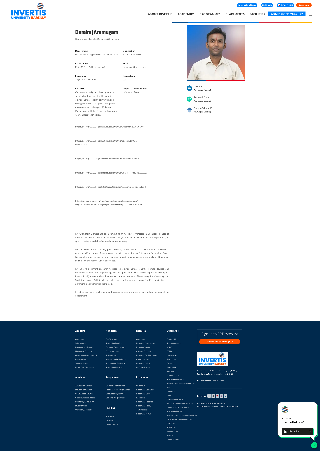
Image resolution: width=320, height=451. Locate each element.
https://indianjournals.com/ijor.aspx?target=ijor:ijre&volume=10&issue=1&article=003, (86, 203)
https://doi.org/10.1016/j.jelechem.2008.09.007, (110, 126)
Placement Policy (143, 405)
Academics (186, 14)
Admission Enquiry (114, 343)
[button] (297, 431)
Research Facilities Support (148, 355)
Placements (235, 14)
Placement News (143, 413)
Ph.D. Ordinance (143, 367)
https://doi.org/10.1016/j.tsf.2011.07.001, (86, 187)
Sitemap (170, 371)
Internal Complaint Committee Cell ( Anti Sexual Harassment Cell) (182, 417)
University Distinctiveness (178, 407)
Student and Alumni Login (219, 341)
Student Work (81, 405)
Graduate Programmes (115, 393)
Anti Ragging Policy (175, 379)
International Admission (116, 359)
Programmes (210, 14)
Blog (169, 395)
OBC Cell (171, 423)
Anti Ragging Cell (174, 411)
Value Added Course (84, 393)
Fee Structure (111, 339)
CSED (169, 351)
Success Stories (81, 363)
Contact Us (171, 339)
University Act (173, 439)
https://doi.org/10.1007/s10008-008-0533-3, (86, 142)
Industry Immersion (83, 389)
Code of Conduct (143, 351)
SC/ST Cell (171, 427)
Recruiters (140, 397)
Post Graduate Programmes (118, 389)
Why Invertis (80, 343)
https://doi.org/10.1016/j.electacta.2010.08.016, (86, 158)
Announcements (173, 343)
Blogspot (171, 391)
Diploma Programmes (115, 397)
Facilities (257, 14)
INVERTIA (171, 367)
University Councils (83, 351)
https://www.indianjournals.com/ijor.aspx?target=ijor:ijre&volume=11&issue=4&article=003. (110, 203)
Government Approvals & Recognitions (86, 357)
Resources (171, 359)
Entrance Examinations (115, 347)
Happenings (172, 355)
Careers (170, 363)
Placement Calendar (145, 389)
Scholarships (111, 355)
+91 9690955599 (204, 380)
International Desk (247, 5)
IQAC (169, 347)
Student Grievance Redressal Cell (181, 383)
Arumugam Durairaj (202, 90)
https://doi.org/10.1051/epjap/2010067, (110, 140)
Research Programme (145, 343)
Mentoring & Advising (84, 401)
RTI (168, 387)
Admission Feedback (115, 367)
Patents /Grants (143, 347)
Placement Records (144, 401)
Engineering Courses (175, 399)
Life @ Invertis (112, 424)
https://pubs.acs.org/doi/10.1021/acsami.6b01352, (110, 187)
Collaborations (142, 359)
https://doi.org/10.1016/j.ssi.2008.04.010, (86, 126)
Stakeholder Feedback (115, 363)
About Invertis (160, 14)
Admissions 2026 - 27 (287, 14)
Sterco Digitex (232, 406)
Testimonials (141, 409)
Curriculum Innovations (85, 397)
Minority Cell (172, 431)
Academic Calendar (83, 385)
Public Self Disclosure (84, 367)
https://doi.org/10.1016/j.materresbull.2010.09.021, (110, 172)
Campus (109, 420)
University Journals (83, 409)
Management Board (83, 347)
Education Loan (112, 351)
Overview (79, 339)
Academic (110, 416)
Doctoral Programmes (115, 385)
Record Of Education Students (180, 403)
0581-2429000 (218, 380)
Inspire (170, 435)
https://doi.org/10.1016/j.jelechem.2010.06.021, (110, 158)
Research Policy (143, 363)
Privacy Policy (173, 375)
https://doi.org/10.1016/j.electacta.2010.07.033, (86, 172)
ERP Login (267, 5)
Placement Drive (143, 393)
